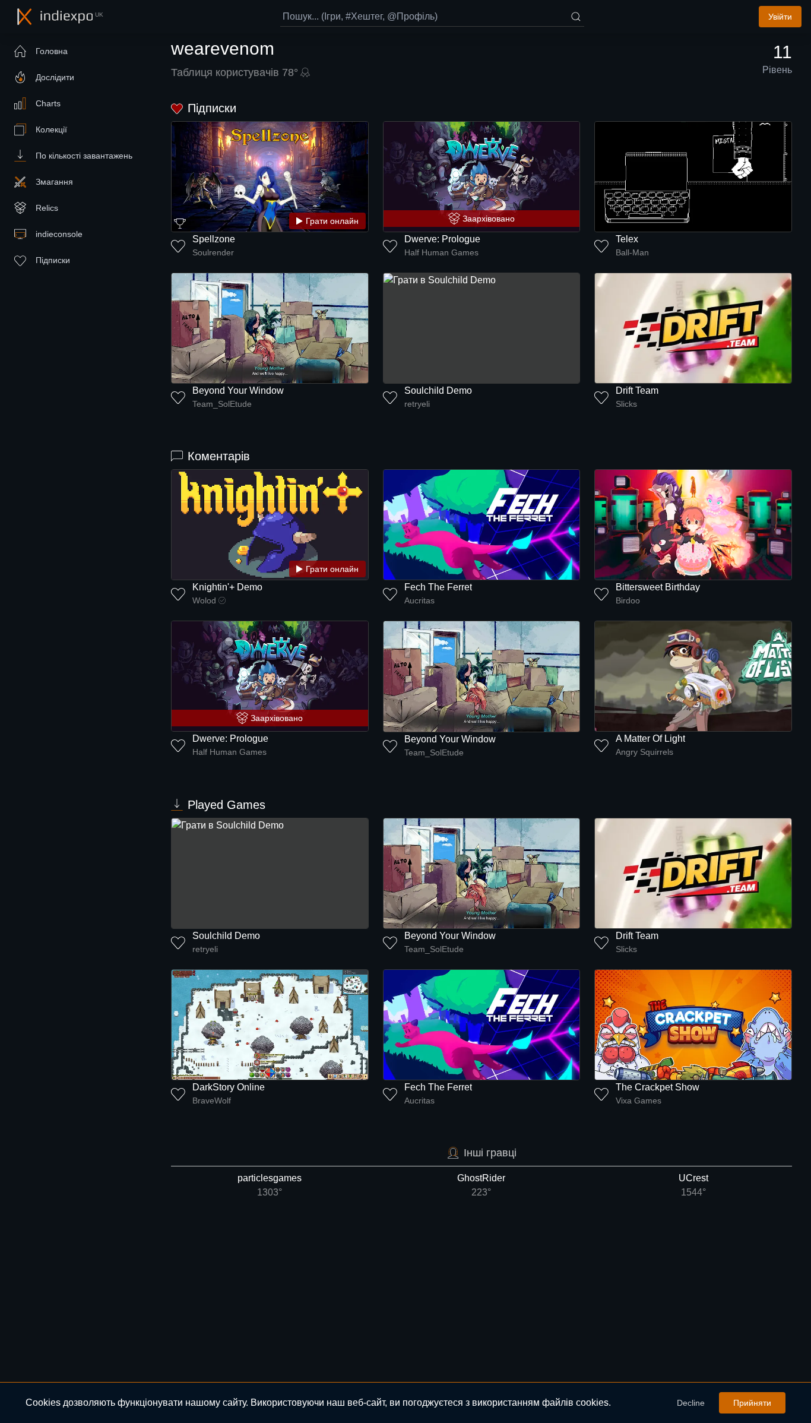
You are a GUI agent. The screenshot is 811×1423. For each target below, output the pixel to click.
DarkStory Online (228, 1087)
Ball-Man (632, 252)
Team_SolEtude (222, 404)
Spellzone (213, 239)
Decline (691, 1403)
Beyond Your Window (238, 390)
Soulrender (213, 252)
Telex (627, 239)
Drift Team (637, 390)
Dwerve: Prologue (442, 239)
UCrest (693, 1185)
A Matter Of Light (650, 738)
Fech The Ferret (438, 587)
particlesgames (269, 1185)
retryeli (417, 404)
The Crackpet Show (657, 1087)
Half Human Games (441, 252)
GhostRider (481, 1185)
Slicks (626, 404)
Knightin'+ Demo (227, 587)
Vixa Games (638, 1100)
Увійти (780, 16)
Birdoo (628, 600)
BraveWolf (211, 1100)
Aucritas (419, 600)
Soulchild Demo (438, 390)
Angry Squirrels (644, 752)
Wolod (204, 600)
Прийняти (752, 1403)
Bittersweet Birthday (658, 587)
